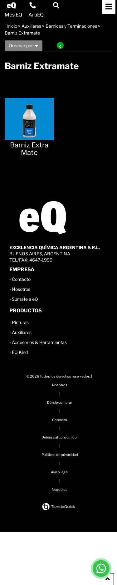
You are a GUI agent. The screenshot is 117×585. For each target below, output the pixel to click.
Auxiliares (31, 26)
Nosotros (21, 289)
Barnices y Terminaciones (71, 26)
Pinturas (20, 322)
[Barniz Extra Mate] (29, 116)
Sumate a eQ (25, 299)
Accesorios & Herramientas (39, 342)
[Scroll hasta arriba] (108, 579)
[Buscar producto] (56, 5)
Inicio (12, 26)
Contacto (21, 279)
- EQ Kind (18, 352)
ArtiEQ (36, 14)
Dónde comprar (59, 402)
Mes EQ (13, 14)
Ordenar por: (22, 45)
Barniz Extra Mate (29, 148)
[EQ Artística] (11, 5)
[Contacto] (32, 5)
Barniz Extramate (22, 32)
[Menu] (108, 7)
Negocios (59, 489)
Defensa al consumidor (59, 437)
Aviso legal (59, 472)
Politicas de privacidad (59, 455)
